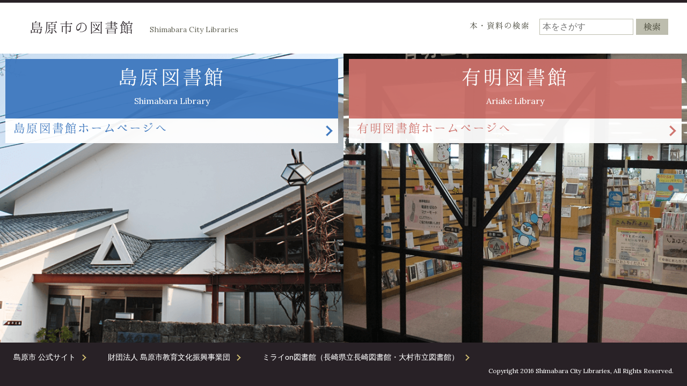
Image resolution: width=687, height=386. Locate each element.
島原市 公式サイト (44, 357)
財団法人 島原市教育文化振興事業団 (169, 357)
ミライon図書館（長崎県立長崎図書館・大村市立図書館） (360, 357)
